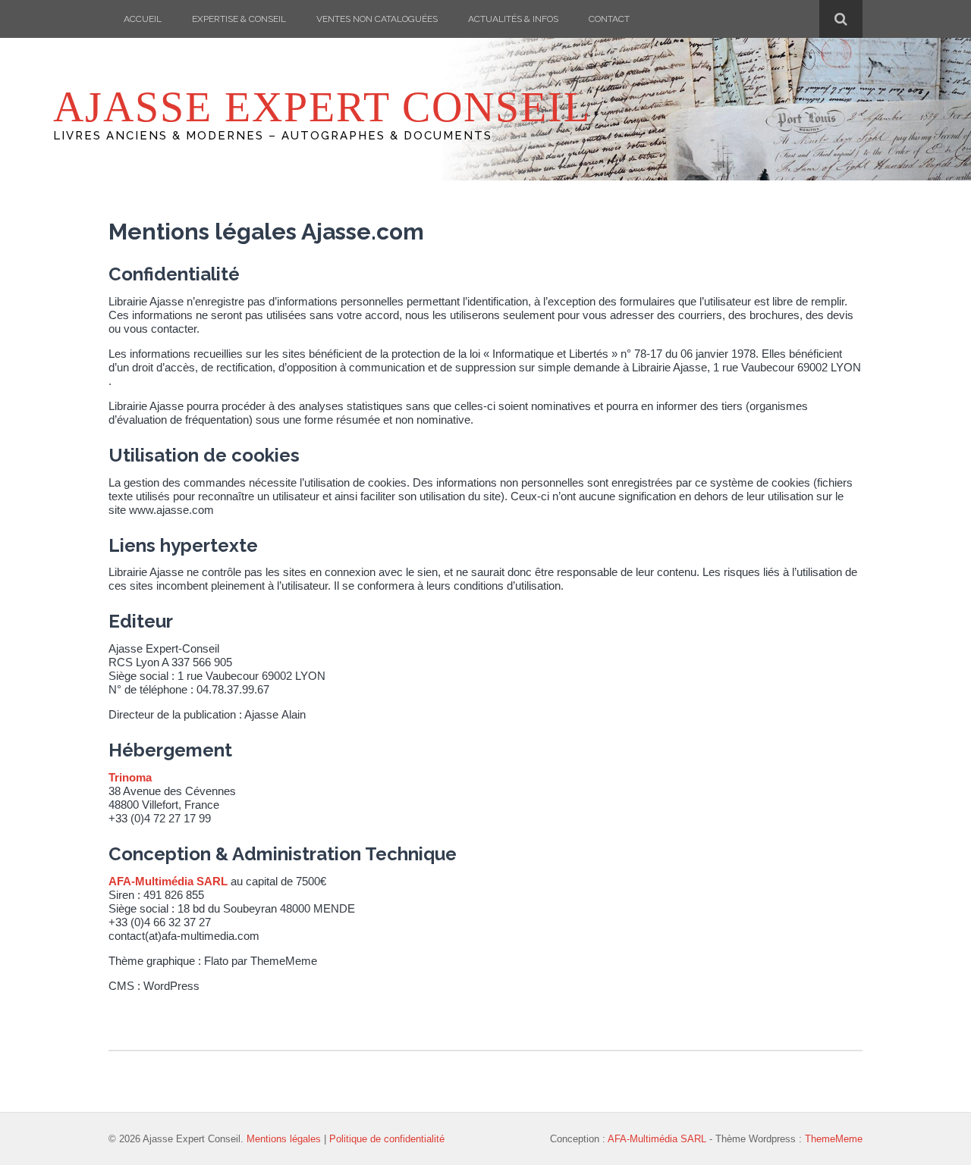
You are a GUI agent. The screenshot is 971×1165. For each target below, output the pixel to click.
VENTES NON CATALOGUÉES (377, 19)
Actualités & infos (513, 19)
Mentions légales (284, 1139)
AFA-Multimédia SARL (168, 881)
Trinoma (130, 777)
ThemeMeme (834, 1139)
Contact (609, 19)
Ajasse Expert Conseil (322, 106)
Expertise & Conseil (239, 19)
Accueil (143, 19)
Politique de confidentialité (387, 1139)
